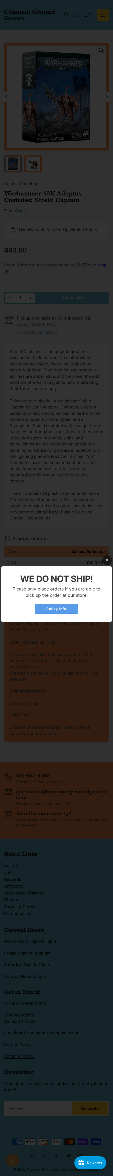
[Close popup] (107, 560)
